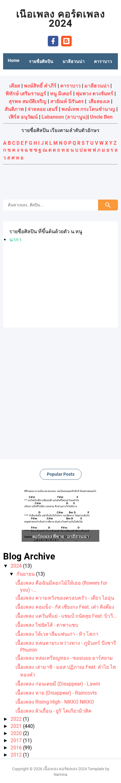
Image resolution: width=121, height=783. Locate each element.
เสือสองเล (99, 101)
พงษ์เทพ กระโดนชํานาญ (88, 109)
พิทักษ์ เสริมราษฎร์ (26, 94)
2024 (17, 566)
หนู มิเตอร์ (61, 94)
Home (14, 60)
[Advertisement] (60, 182)
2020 (17, 733)
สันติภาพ (14, 109)
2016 (17, 748)
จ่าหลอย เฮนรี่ (43, 109)
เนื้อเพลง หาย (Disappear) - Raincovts (56, 693)
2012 (17, 755)
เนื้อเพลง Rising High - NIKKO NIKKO (55, 702)
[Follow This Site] (66, 40)
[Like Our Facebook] (53, 40)
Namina (60, 774)
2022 (17, 719)
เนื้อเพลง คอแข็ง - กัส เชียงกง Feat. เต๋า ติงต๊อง (65, 607)
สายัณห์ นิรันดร (67, 101)
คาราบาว (70, 86)
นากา (15, 240)
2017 (17, 740)
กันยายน (26, 574)
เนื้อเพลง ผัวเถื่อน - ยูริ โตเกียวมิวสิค (54, 711)
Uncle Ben (101, 117)
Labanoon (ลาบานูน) (64, 117)
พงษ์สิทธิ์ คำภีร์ (40, 86)
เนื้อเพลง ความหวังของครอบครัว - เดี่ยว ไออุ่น (65, 598)
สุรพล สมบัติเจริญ (28, 101)
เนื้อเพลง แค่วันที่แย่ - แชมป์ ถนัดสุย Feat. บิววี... (66, 616)
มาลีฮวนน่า (96, 86)
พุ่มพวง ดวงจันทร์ (94, 94)
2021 (17, 726)
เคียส (14, 86)
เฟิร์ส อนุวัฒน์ (23, 117)
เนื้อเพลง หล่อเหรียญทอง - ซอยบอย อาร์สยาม (64, 658)
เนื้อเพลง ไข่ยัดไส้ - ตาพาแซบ (47, 625)
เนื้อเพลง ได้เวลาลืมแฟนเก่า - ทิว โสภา (57, 634)
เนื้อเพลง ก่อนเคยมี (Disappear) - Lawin (58, 684)
